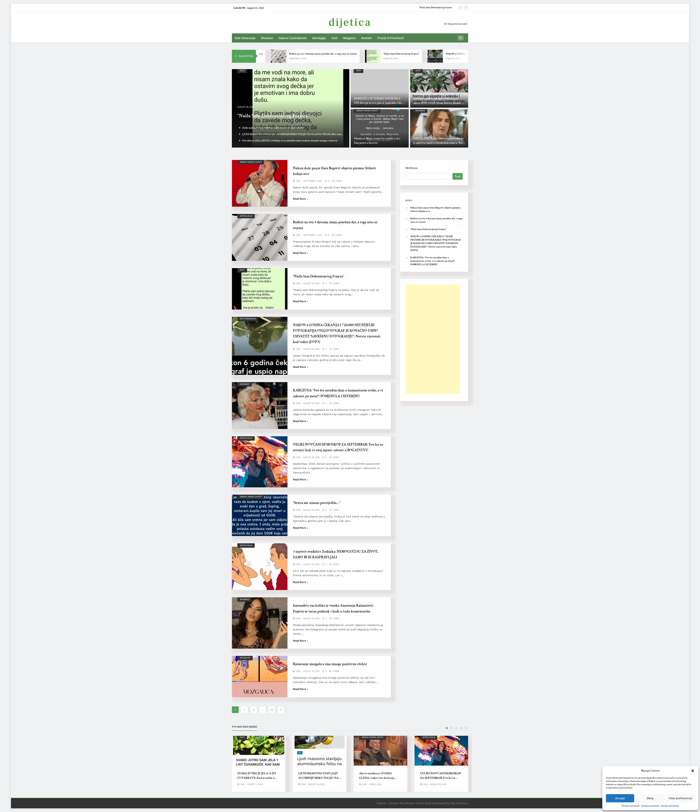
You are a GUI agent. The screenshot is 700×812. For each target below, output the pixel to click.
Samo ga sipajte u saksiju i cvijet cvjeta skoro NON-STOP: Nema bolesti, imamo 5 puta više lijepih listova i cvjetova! (438, 103)
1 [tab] (447, 728)
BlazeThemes (459, 803)
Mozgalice (349, 38)
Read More (299, 198)
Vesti (334, 38)
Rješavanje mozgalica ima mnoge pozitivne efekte (330, 664)
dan (298, 181)
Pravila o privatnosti (630, 805)
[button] (693, 771)
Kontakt (366, 38)
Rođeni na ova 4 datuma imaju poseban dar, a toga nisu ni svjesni (279, 53)
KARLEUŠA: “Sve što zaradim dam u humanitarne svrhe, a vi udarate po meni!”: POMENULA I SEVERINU (432, 261)
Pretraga (411, 168)
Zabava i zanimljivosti (292, 38)
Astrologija (319, 38)
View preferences (680, 798)
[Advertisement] (432, 339)
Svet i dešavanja (245, 38)
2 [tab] (451, 728)
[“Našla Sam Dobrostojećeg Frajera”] (329, 56)
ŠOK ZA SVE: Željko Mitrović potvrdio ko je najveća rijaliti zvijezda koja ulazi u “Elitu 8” (439, 143)
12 (272, 710)
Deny (650, 798)
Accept (620, 798)
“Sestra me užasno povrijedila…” (316, 502)
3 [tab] (456, 728)
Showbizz (267, 38)
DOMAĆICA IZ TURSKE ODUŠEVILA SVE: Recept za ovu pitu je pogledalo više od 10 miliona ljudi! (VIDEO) (379, 103)
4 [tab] (461, 728)
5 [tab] (466, 728)
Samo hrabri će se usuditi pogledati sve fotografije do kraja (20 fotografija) (281, 140)
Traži (457, 176)
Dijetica (349, 22)
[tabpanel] (258, 763)
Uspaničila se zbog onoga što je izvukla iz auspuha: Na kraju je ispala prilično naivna (286, 127)
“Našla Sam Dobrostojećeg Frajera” (357, 53)
